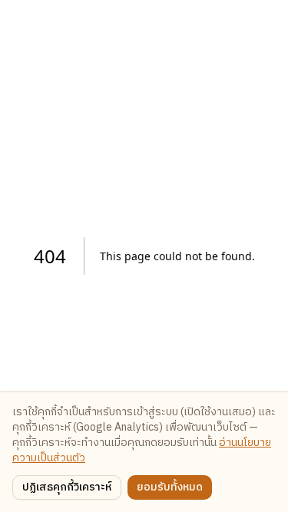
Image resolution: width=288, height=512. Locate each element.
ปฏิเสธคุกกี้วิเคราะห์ (66, 487)
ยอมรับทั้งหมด (170, 487)
